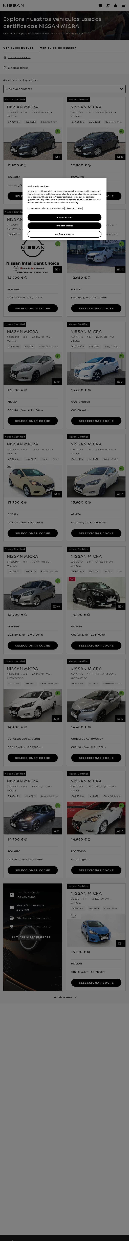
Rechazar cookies (64, 226)
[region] (64, 209)
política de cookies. (73, 208)
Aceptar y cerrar (64, 217)
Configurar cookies (64, 234)
